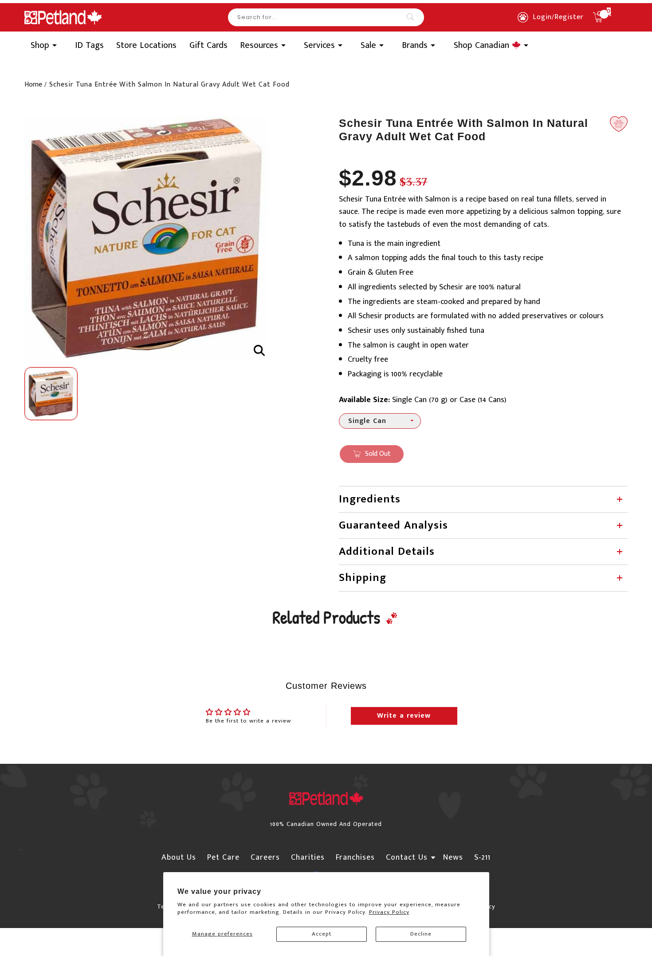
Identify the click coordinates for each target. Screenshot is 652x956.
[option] (146, 238)
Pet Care (223, 857)
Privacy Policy (389, 912)
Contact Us (407, 857)
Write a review (404, 716)
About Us (178, 857)
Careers (265, 857)
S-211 (482, 857)
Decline (421, 934)
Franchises (355, 857)
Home (33, 85)
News (453, 857)
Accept (321, 934)
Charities (308, 857)
